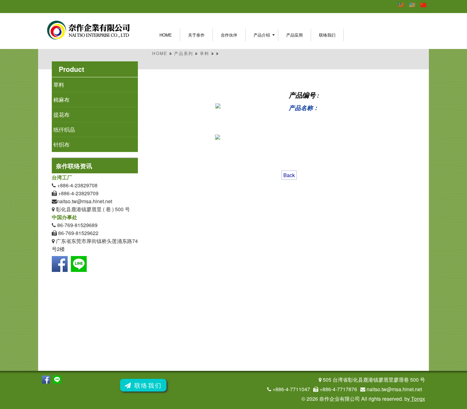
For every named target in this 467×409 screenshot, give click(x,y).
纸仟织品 (65, 129)
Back (289, 175)
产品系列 (183, 53)
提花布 (62, 114)
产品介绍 (262, 35)
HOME (159, 53)
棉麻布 (62, 99)
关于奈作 (196, 35)
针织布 (67, 144)
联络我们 (327, 35)
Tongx (417, 398)
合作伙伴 (229, 35)
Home (165, 35)
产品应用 (294, 35)
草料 (204, 53)
